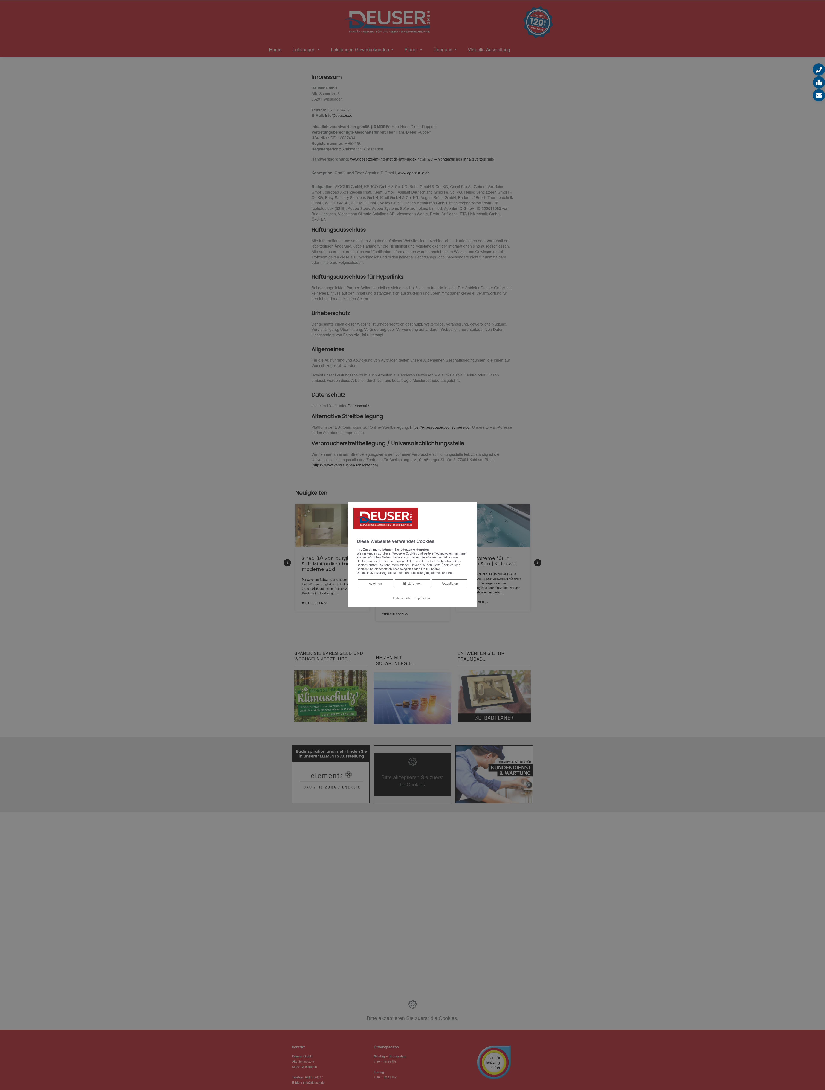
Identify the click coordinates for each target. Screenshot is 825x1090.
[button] (819, 69)
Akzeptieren (450, 583)
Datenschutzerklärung (372, 572)
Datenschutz (401, 597)
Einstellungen (412, 583)
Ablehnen (375, 583)
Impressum (422, 597)
